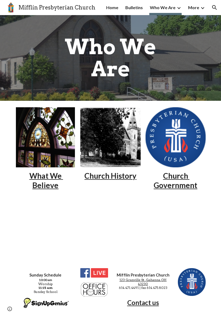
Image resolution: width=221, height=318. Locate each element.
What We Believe (46, 180)
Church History (110, 175)
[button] (214, 7)
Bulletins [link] (134, 7)
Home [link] (112, 7)
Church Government (175, 180)
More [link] (193, 7)
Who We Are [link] (162, 7)
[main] (110, 58)
